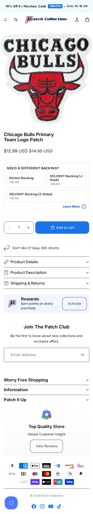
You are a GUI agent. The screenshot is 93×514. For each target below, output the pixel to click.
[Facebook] (34, 506)
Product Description (28, 272)
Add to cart (65, 227)
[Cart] (87, 19)
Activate (74, 303)
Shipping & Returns (27, 283)
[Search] (15, 19)
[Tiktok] (59, 506)
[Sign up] (82, 355)
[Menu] (5, 19)
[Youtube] (51, 506)
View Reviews (46, 446)
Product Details (24, 261)
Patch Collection (52, 495)
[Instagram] (42, 506)
